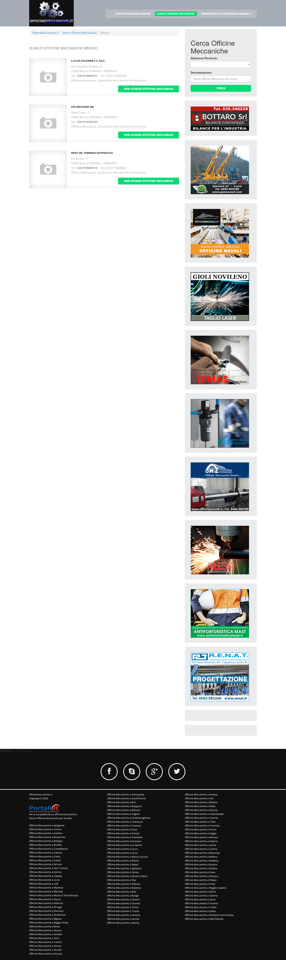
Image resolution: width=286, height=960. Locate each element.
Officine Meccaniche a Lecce (44, 879)
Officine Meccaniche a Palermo (46, 903)
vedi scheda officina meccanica (148, 89)
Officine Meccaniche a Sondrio (45, 934)
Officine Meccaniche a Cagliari (123, 814)
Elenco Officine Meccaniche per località (50, 818)
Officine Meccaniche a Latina (200, 845)
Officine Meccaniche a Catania (45, 852)
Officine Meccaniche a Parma (123, 872)
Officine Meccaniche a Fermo (200, 829)
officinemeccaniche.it (40, 794)
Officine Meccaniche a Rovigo (123, 895)
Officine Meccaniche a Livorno (201, 849)
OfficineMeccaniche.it (45, 33)
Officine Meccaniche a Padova (201, 868)
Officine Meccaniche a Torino (123, 907)
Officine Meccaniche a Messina (46, 891)
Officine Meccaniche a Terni (44, 938)
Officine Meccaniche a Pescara (201, 876)
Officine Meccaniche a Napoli (123, 864)
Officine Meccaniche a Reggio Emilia (48, 922)
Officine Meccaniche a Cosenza (124, 825)
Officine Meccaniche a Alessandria (125, 794)
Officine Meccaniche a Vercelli (45, 949)
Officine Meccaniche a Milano (123, 860)
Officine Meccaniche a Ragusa (45, 918)
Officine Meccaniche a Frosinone (124, 837)
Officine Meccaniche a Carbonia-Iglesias (128, 817)
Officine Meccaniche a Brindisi (45, 844)
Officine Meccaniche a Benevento (47, 837)
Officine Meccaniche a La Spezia (124, 845)
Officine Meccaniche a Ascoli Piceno (126, 798)
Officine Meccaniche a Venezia (123, 915)
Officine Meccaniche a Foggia (201, 833)
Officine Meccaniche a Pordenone (47, 914)
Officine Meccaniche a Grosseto (124, 841)
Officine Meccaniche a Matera (201, 856)
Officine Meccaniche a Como (44, 856)
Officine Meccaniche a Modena (201, 860)
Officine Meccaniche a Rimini (200, 891)
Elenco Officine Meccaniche (80, 33)
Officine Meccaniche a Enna (122, 829)
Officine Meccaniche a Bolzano (123, 810)
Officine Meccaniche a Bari (121, 802)
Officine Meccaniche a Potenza (123, 884)
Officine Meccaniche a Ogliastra (124, 868)
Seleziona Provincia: (204, 58)
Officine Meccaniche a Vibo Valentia (204, 919)
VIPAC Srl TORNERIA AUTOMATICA (92, 153)
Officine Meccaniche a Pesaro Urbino (127, 876)
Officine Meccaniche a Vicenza (45, 953)
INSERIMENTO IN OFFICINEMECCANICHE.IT (226, 13)
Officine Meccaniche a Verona (123, 919)
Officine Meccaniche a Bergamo (124, 806)
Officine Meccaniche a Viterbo (123, 922)
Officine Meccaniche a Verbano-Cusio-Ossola (209, 915)
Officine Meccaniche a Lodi (43, 883)
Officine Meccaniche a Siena (200, 899)
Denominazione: (201, 72)
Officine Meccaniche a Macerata (202, 852)
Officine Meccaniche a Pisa (121, 880)
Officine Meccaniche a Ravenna (124, 887)
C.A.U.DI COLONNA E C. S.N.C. (88, 60)
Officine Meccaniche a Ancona (201, 794)
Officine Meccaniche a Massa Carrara (127, 856)
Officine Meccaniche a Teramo (201, 903)
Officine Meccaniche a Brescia (201, 810)
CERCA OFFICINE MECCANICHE (133, 13)
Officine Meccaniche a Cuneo (45, 860)
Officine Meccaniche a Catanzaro (125, 821)
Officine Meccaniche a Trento (201, 907)
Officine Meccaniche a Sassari (45, 930)
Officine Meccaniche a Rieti (121, 891)
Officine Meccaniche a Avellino (45, 833)
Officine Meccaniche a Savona (123, 899)
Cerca (221, 88)
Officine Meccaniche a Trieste (123, 911)
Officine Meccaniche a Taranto (123, 903)
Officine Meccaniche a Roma (44, 926)
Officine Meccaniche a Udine (200, 911)
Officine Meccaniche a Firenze (123, 833)
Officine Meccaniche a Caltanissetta (204, 814)
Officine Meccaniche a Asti (199, 798)
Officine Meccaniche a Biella (200, 806)
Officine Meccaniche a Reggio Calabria (205, 887)
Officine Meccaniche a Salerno (201, 895)
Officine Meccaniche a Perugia (45, 907)
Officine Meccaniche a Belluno (201, 802)
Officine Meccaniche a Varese (45, 946)
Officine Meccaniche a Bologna (46, 841)
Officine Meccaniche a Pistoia (201, 880)
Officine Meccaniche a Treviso (45, 942)
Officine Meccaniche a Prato (200, 884)
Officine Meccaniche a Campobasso (48, 848)
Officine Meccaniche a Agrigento (46, 825)
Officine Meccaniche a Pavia (200, 872)
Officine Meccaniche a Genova (201, 837)
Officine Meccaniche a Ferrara (45, 864)
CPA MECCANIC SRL (82, 106)
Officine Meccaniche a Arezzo (45, 829)
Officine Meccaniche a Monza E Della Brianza (53, 895)
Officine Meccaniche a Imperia (201, 841)
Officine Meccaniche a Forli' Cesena (48, 868)
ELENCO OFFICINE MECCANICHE (176, 13)
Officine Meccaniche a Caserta (201, 817)
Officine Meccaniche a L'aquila (45, 876)
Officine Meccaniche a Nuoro (45, 899)
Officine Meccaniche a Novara (201, 864)
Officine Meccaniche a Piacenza (46, 911)
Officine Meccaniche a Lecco (122, 849)
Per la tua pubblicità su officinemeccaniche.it (53, 814)
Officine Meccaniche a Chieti (200, 821)
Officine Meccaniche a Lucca (122, 852)
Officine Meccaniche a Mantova (46, 887)
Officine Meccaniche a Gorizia (45, 872)
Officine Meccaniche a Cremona (202, 825)
